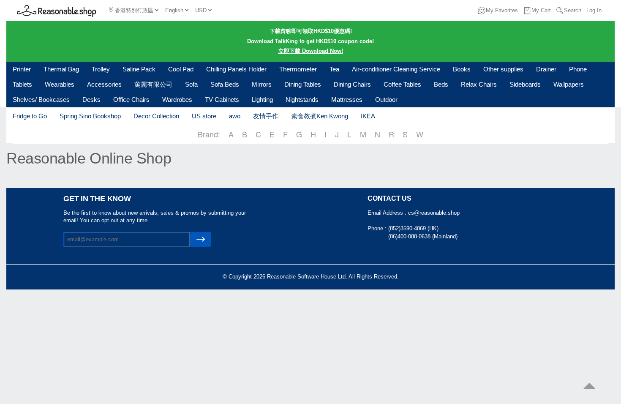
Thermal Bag (61, 69)
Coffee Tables (402, 84)
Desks (91, 99)
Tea (334, 69)
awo (234, 116)
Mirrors (262, 84)
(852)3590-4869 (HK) (413, 228)
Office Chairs (131, 99)
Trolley (101, 69)
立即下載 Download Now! (310, 51)
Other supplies (503, 69)
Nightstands (302, 99)
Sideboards (525, 84)
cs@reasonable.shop (434, 213)
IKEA (368, 116)
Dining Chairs (352, 84)
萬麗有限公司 (153, 84)
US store (204, 116)
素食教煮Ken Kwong (319, 116)
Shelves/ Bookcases (41, 99)
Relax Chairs (479, 84)
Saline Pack (139, 69)
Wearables (59, 84)
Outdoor (386, 99)
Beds (441, 84)
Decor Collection (156, 116)
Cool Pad (180, 69)
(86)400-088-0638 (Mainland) (423, 236)
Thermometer (298, 69)
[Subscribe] (200, 239)
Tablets (22, 84)
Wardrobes (177, 99)
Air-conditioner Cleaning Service (396, 69)
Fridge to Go (30, 116)
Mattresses (346, 99)
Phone (578, 69)
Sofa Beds (224, 84)
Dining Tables (302, 84)
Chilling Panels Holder (236, 69)
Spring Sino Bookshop (90, 116)
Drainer (546, 69)
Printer (22, 69)
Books (462, 69)
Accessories (104, 84)
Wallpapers (568, 84)
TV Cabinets (222, 99)
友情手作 (265, 116)
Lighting (262, 99)
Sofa (191, 84)
